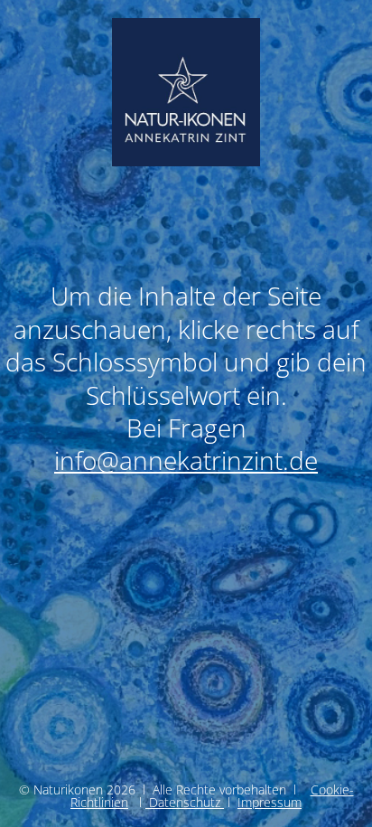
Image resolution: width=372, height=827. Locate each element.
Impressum (269, 802)
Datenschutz (184, 802)
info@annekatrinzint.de (186, 460)
